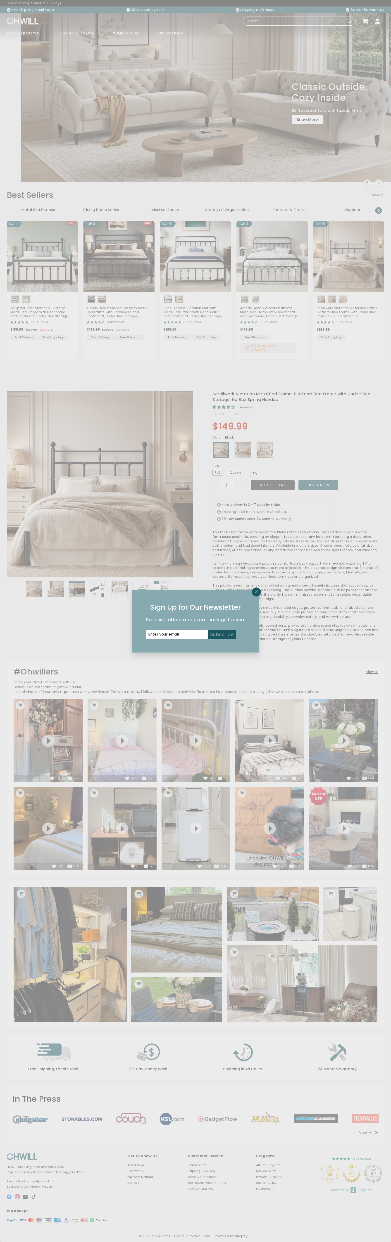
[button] (90, 1199)
